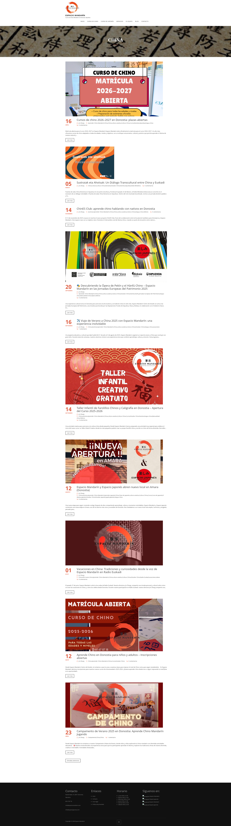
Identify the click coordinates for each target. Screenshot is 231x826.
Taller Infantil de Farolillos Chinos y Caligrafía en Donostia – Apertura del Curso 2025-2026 (120, 409)
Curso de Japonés (107, 21)
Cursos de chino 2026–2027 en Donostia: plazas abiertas (112, 120)
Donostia (136, 123)
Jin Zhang (81, 123)
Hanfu (137, 294)
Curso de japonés (157, 495)
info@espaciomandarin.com (72, 805)
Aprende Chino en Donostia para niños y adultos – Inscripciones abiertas (117, 656)
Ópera (93, 295)
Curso (132, 123)
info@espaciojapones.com (72, 810)
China (106, 123)
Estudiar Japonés (100, 497)
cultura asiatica (116, 123)
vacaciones (156, 327)
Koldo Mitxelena (136, 186)
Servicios (119, 21)
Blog (137, 21)
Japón (107, 497)
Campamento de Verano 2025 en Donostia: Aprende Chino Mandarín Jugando (120, 732)
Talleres (146, 212)
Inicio (82, 21)
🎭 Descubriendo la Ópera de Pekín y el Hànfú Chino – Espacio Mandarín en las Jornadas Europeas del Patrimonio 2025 (116, 287)
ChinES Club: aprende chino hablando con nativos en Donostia (116, 208)
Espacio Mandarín (75, 15)
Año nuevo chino (87, 577)
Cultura (94, 186)
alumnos (90, 212)
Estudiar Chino (115, 186)
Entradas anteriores (73, 760)
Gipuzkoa (142, 123)
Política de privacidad (98, 804)
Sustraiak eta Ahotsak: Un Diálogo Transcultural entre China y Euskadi (121, 182)
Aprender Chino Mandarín (96, 123)
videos (158, 577)
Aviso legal (95, 801)
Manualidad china (85, 295)
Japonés (112, 497)
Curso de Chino (92, 21)
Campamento (92, 737)
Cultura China (125, 123)
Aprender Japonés (109, 495)
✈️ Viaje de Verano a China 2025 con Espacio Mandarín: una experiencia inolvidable (114, 322)
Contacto (144, 21)
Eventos (122, 186)
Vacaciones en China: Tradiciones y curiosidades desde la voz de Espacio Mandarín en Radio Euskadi (117, 570)
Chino (110, 123)
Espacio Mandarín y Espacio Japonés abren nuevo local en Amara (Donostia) (117, 488)
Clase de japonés (124, 495)
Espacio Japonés (154, 799)
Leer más (70, 140)
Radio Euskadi (144, 577)
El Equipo (129, 21)
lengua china (149, 123)
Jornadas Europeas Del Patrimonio (149, 294)
